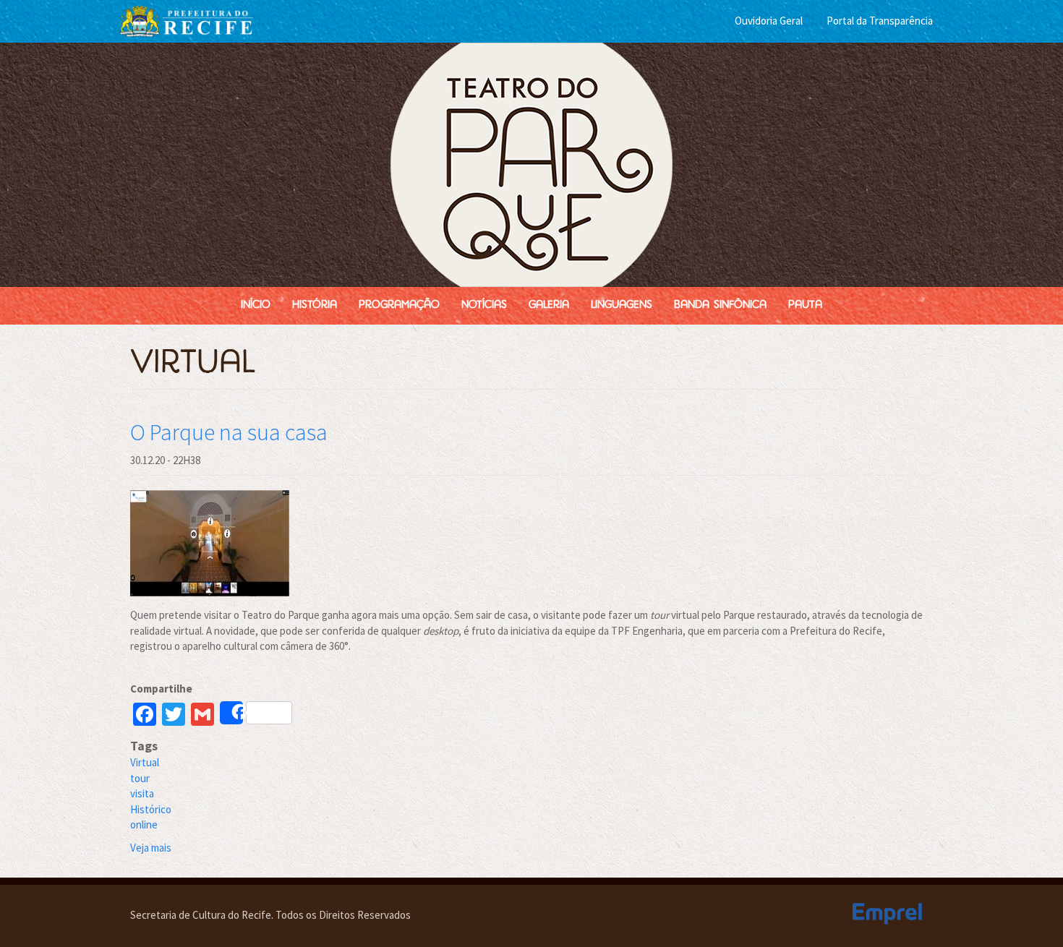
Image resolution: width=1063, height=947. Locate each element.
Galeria (549, 305)
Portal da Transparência (880, 20)
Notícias (484, 305)
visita (142, 793)
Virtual (144, 762)
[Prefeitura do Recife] (186, 20)
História (314, 305)
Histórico (150, 809)
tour (140, 778)
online (144, 824)
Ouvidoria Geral (769, 20)
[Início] (531, 165)
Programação (399, 305)
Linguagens (621, 305)
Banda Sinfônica (720, 305)
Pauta (805, 305)
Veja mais (150, 847)
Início (255, 305)
